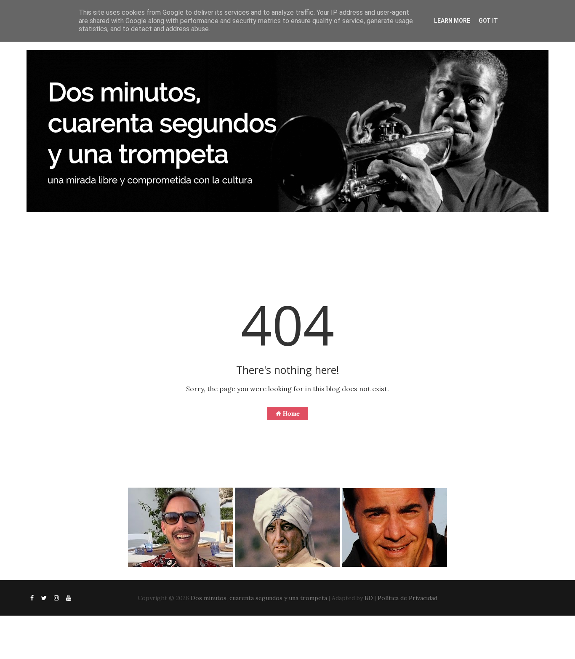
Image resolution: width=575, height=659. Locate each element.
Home (290, 413)
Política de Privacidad (407, 598)
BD (369, 598)
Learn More (452, 20)
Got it (488, 20)
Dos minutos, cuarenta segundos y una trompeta (259, 598)
